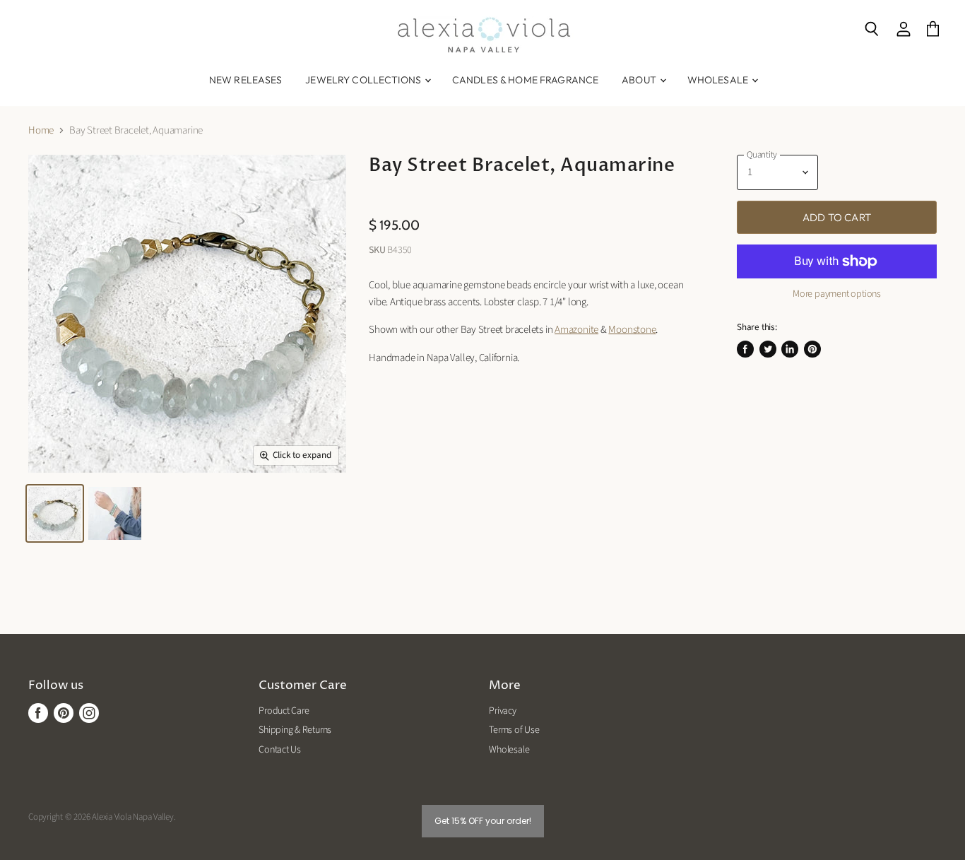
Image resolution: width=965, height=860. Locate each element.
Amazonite (576, 329)
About (640, 79)
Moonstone (632, 329)
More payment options (837, 294)
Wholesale (718, 79)
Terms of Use (514, 730)
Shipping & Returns (295, 730)
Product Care (284, 711)
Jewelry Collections (364, 79)
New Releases (246, 79)
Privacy (502, 711)
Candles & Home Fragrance (525, 79)
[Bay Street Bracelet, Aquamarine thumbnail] (55, 513)
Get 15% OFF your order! (482, 821)
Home (41, 130)
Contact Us (280, 750)
